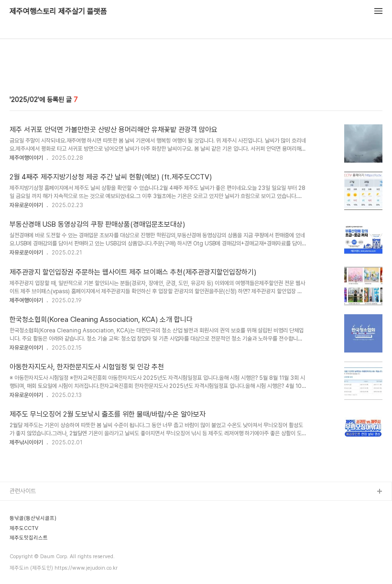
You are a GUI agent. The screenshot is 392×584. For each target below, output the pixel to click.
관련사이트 (23, 491)
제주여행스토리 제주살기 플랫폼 (58, 11)
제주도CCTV (26, 553)
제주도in (20, 507)
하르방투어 (23, 537)
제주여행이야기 (26, 157)
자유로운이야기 (26, 205)
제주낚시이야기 (26, 442)
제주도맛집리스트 (31, 568)
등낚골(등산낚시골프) (35, 522)
